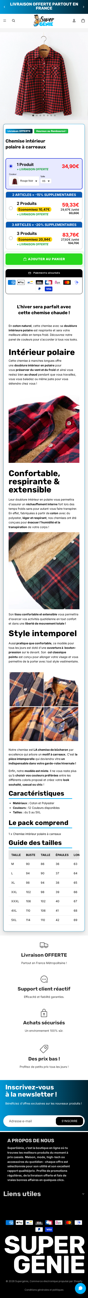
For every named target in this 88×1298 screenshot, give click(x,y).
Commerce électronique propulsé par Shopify (56, 1281)
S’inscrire (69, 1121)
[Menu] (4, 20)
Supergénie (21, 1281)
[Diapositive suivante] (83, 6)
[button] (44, 173)
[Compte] (74, 20)
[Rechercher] (13, 20)
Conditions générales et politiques (44, 1289)
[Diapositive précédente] (4, 6)
